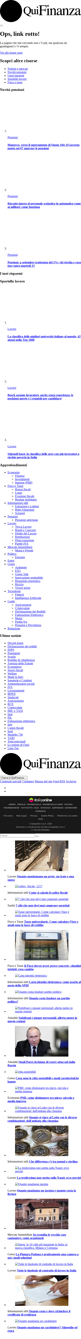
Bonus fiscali (23, 489)
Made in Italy (15, 677)
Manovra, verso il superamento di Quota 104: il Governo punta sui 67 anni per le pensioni (43, 146)
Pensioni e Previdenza (28, 625)
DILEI (36, 808)
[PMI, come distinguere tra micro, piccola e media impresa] (44, 1089)
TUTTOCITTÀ (27, 808)
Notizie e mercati (18, 68)
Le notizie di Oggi (18, 744)
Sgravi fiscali (15, 670)
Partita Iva (21, 621)
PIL (10, 717)
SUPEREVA (40, 811)
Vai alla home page (11, 52)
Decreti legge (15, 643)
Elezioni (20, 557)
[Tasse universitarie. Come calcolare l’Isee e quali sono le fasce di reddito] (44, 913)
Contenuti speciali (10, 781)
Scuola (12, 656)
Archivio (71, 781)
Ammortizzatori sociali (21, 683)
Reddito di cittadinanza (21, 660)
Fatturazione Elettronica (29, 615)
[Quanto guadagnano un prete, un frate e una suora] (44, 856)
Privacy (33, 816)
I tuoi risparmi (16, 75)
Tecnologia (14, 591)
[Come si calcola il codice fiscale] (44, 886)
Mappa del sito (43, 781)
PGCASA (68, 804)
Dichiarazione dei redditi (22, 646)
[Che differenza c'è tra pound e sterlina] (44, 1141)
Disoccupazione (24, 540)
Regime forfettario (26, 499)
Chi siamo (8, 816)
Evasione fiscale (24, 496)
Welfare (12, 673)
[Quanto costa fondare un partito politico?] (44, 992)
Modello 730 (15, 734)
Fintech (19, 594)
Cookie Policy (47, 816)
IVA (10, 687)
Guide (11, 601)
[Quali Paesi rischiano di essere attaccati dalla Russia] (44, 1041)
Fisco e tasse (15, 82)
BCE (11, 704)
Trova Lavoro (23, 526)
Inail (10, 731)
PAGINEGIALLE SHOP (53, 804)
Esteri (11, 560)
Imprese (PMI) (23, 482)
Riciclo (19, 584)
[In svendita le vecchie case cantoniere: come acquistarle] (44, 1214)
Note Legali (21, 816)
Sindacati (13, 697)
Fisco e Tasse (15, 486)
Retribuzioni (22, 536)
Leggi (18, 492)
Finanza (19, 475)
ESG (18, 570)
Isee (10, 724)
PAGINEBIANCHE (11, 808)
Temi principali (16, 741)
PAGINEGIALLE (34, 804)
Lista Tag (13, 748)
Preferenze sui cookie (67, 816)
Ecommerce (15, 666)
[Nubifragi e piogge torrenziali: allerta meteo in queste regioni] (44, 1009)
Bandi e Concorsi (25, 530)
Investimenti (22, 479)
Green (11, 564)
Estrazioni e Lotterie (27, 506)
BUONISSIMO (71, 808)
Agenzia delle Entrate (20, 663)
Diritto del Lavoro (26, 533)
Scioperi (20, 513)
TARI (11, 738)
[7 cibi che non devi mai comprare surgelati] (44, 899)
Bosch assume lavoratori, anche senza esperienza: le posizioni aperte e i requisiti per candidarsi (40, 396)
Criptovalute (22, 608)
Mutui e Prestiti (24, 550)
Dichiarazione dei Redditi (30, 611)
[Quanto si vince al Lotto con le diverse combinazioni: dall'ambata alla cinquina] (44, 1109)
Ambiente (21, 567)
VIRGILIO (21, 804)
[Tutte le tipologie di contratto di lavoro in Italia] (44, 1264)
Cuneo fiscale (16, 727)
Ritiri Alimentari (24, 509)
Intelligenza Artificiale (28, 598)
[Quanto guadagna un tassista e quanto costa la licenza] (44, 1184)
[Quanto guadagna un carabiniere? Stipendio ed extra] (44, 1321)
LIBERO (12, 804)
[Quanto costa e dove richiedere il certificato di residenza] (44, 1291)
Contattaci (28, 781)
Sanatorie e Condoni (20, 680)
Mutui (18, 618)
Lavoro (12, 329)
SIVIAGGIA (45, 808)
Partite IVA (21, 543)
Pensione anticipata (26, 519)
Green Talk (21, 574)
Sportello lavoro (17, 79)
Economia (14, 472)
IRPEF (12, 694)
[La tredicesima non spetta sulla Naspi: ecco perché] (44, 1169)
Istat (10, 714)
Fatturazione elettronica (21, 721)
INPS (11, 649)
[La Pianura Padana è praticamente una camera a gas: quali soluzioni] (44, 1246)
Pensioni (13, 137)
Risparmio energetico (27, 581)
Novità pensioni (17, 72)
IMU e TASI (15, 710)
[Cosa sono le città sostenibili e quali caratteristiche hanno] (44, 1072)
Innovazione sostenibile (29, 577)
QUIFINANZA (57, 808)
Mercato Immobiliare (20, 547)
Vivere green (22, 587)
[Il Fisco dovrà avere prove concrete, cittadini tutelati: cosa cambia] (44, 945)
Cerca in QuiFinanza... (14, 777)
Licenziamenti (16, 690)
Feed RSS (59, 781)
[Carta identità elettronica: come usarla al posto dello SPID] (44, 975)
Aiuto (40, 819)
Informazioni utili (18, 503)
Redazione (14, 628)
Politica (12, 553)
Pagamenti (14, 653)
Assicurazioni (23, 604)
